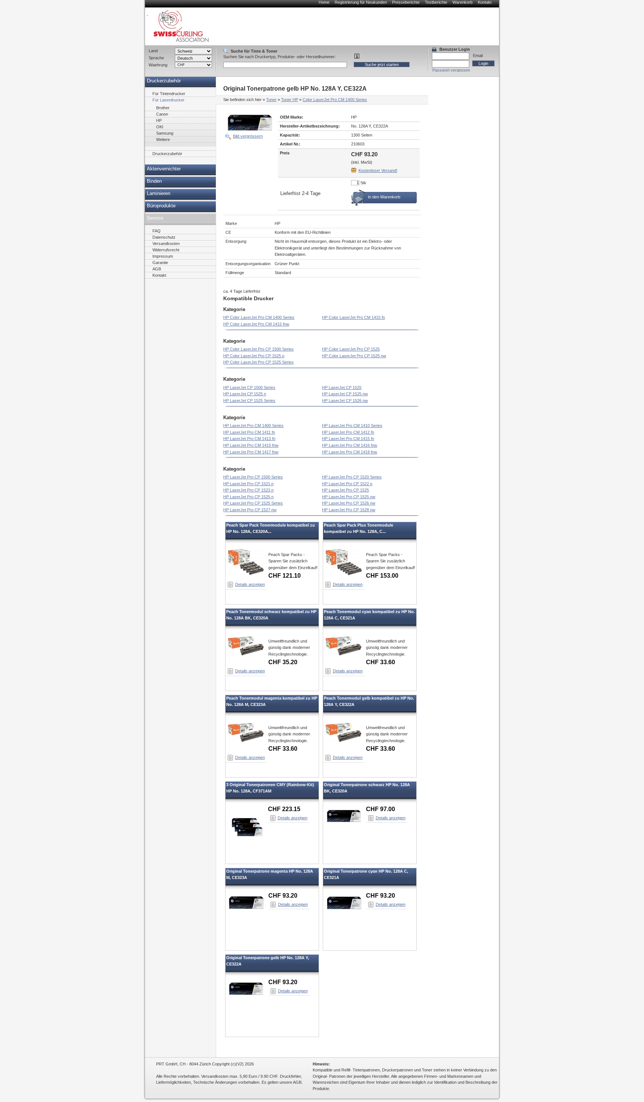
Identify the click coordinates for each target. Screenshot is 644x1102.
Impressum (162, 256)
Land (153, 50)
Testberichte (436, 2)
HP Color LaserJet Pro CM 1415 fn (353, 317)
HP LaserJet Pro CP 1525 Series (253, 503)
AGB (156, 269)
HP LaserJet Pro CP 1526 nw (348, 503)
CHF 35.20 (282, 662)
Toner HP (289, 99)
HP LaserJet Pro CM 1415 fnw (250, 445)
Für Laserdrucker (168, 100)
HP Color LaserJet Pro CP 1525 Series (258, 362)
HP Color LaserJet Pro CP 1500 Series (258, 349)
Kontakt (485, 2)
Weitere (163, 139)
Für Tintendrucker (168, 93)
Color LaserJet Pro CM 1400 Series (335, 99)
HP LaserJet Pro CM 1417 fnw (250, 452)
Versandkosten (166, 243)
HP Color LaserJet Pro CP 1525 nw (354, 356)
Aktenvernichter (164, 169)
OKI (159, 127)
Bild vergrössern (248, 136)
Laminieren (158, 193)
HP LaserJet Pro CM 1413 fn (249, 438)
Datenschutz (164, 237)
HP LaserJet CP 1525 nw (345, 394)
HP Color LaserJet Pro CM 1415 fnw (256, 324)
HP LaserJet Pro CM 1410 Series (352, 425)
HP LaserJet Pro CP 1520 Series (352, 477)
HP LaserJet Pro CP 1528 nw (348, 510)
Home (324, 2)
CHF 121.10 (284, 575)
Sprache (156, 58)
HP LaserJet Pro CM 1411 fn (249, 432)
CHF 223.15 (284, 809)
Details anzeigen (250, 584)
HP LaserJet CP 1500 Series (249, 387)
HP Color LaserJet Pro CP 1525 (351, 349)
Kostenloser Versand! (378, 170)
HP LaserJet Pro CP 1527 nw (250, 510)
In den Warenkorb (384, 197)
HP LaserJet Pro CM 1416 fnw (349, 445)
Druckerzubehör (164, 81)
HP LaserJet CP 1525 (342, 387)
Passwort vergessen (451, 70)
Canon (162, 114)
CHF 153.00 (382, 575)
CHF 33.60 (380, 662)
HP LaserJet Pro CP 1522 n (347, 483)
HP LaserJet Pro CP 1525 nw (348, 497)
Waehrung (158, 65)
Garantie (160, 262)
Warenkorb (462, 2)
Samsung (164, 133)
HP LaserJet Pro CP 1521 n (248, 483)
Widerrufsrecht (165, 250)
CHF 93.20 (282, 895)
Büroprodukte (161, 205)
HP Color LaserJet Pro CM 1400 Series (258, 317)
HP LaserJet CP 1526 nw (345, 400)
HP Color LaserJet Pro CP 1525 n (253, 356)
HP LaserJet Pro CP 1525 (345, 490)
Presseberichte (406, 2)
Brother (163, 108)
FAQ (156, 231)
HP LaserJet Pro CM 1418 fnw (349, 452)
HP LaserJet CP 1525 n (244, 394)
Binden (154, 181)
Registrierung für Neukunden (361, 2)
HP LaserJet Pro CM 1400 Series (253, 425)
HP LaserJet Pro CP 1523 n (248, 490)
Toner (271, 99)
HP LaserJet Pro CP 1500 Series (253, 477)
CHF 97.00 (380, 809)
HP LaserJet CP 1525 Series (249, 400)
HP (159, 120)
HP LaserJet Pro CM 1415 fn (348, 438)
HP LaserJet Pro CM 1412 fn (348, 432)
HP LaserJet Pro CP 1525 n (248, 497)
